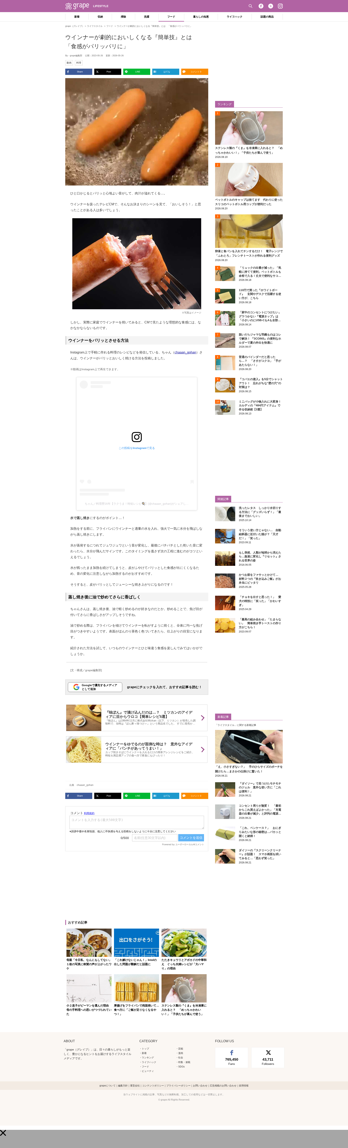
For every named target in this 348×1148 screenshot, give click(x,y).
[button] (3, 1133)
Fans (231, 1061)
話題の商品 (267, 16)
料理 (78, 62)
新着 (77, 16)
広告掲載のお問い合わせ (223, 1085)
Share (80, 71)
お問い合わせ (200, 1085)
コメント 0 (196, 71)
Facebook (261, 6)
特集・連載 (184, 1062)
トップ (145, 1048)
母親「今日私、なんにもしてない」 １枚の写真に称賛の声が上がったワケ (90, 964)
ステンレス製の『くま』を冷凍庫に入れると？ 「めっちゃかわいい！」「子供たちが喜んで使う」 (184, 1010)
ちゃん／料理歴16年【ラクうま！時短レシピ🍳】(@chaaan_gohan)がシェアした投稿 (139, 503)
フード (171, 16)
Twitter (270, 6)
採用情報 (244, 1085)
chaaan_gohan (185, 352)
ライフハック (234, 16)
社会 (180, 1057)
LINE (137, 71)
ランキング (148, 1057)
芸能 (180, 1048)
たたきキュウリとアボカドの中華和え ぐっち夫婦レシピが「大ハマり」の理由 (184, 964)
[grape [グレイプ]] (79, 6)
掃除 (123, 16)
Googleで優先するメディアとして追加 (99, 687)
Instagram (280, 6)
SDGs (181, 1066)
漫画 (180, 1053)
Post (109, 71)
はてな (167, 71)
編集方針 (123, 1085)
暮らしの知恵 (201, 16)
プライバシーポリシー (178, 1085)
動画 (69, 62)
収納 (100, 16)
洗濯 (146, 16)
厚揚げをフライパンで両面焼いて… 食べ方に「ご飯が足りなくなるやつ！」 (138, 1010)
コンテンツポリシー (153, 1085)
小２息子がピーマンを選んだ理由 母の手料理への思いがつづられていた (89, 1010)
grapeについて (107, 1085)
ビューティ (148, 1071)
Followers (268, 1061)
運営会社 (135, 1085)
